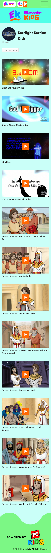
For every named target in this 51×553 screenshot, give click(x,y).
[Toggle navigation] (44, 4)
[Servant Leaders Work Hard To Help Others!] (25, 488)
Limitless (6, 162)
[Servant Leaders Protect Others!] (25, 374)
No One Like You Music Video (16, 199)
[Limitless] (25, 146)
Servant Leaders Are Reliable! (17, 276)
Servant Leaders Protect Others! (18, 390)
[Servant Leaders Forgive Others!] (25, 297)
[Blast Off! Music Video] (25, 72)
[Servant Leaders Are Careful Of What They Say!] (25, 220)
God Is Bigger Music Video (15, 125)
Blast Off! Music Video (13, 88)
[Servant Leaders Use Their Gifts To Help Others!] (25, 411)
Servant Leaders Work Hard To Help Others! (24, 504)
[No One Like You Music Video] (25, 183)
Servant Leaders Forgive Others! (18, 313)
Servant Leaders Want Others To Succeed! (23, 467)
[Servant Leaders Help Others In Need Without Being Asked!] (25, 334)
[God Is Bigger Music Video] (25, 109)
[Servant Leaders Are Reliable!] (25, 260)
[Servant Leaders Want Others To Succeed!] (25, 451)
